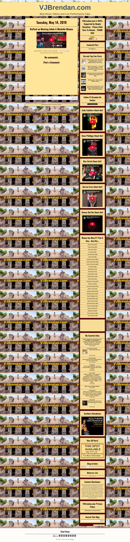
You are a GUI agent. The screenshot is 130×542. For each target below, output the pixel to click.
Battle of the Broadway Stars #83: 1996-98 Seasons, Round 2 (95, 402)
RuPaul (61, 52)
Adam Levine (91, 288)
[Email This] (63, 51)
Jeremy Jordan (91, 308)
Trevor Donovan (91, 313)
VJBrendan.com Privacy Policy (92, 510)
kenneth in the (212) (92, 348)
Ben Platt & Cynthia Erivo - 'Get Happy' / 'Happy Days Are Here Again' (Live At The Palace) (95, 88)
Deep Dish (92, 399)
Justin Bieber (91, 274)
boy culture (92, 373)
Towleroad (92, 364)
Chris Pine (91, 257)
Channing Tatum (91, 259)
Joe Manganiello (91, 298)
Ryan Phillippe (91, 296)
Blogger (72, 539)
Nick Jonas (91, 249)
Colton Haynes (91, 276)
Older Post (74, 98)
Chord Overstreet (91, 264)
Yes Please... (92, 49)
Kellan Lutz (91, 283)
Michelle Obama (55, 52)
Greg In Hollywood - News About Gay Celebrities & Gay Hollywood (92, 340)
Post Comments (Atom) (54, 101)
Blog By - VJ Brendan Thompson (46, 50)
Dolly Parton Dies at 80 (94, 349)
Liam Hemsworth (91, 286)
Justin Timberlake (91, 261)
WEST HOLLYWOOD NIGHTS (92, 386)
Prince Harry (91, 247)
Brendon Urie (91, 310)
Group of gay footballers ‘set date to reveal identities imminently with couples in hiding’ (92, 367)
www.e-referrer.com (92, 476)
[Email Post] (61, 50)
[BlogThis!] (64, 51)
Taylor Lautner (91, 301)
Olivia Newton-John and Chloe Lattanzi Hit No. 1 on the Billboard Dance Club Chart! (95, 61)
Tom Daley (91, 266)
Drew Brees (91, 271)
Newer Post (29, 98)
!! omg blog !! (92, 390)
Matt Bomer (91, 269)
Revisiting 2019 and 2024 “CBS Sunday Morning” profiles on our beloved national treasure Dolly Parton (92, 343)
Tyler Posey (91, 279)
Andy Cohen (49, 52)
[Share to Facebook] (67, 51)
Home (51, 98)
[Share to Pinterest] (68, 51)
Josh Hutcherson (91, 303)
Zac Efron (91, 252)
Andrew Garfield (91, 291)
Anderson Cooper (91, 281)
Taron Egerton (91, 315)
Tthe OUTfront (92, 358)
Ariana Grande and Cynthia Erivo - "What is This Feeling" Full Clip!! (95, 74)
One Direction (91, 254)
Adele (44, 52)
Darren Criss (91, 244)
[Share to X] (65, 51)
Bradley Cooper (91, 293)
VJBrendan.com (65, 7)
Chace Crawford (91, 306)
